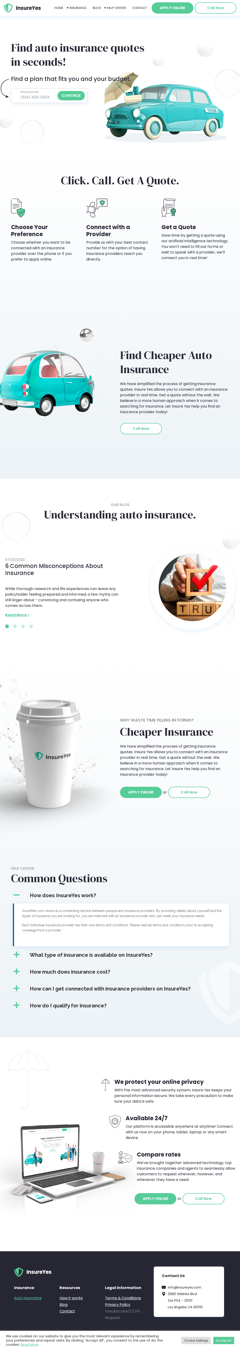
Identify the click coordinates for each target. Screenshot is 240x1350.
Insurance (78, 8)
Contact (139, 8)
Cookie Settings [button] (196, 1340)
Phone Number (30, 92)
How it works (71, 1298)
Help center (116, 8)
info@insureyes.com (184, 1287)
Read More (30, 1344)
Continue (71, 95)
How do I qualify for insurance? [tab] (68, 1005)
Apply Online (172, 8)
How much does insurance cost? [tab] (70, 972)
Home (58, 8)
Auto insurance (28, 1298)
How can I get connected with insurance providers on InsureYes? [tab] (110, 989)
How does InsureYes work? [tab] (63, 895)
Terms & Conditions (123, 1298)
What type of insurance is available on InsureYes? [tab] (91, 955)
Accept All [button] (223, 1340)
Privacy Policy (117, 1304)
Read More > (17, 615)
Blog (97, 8)
